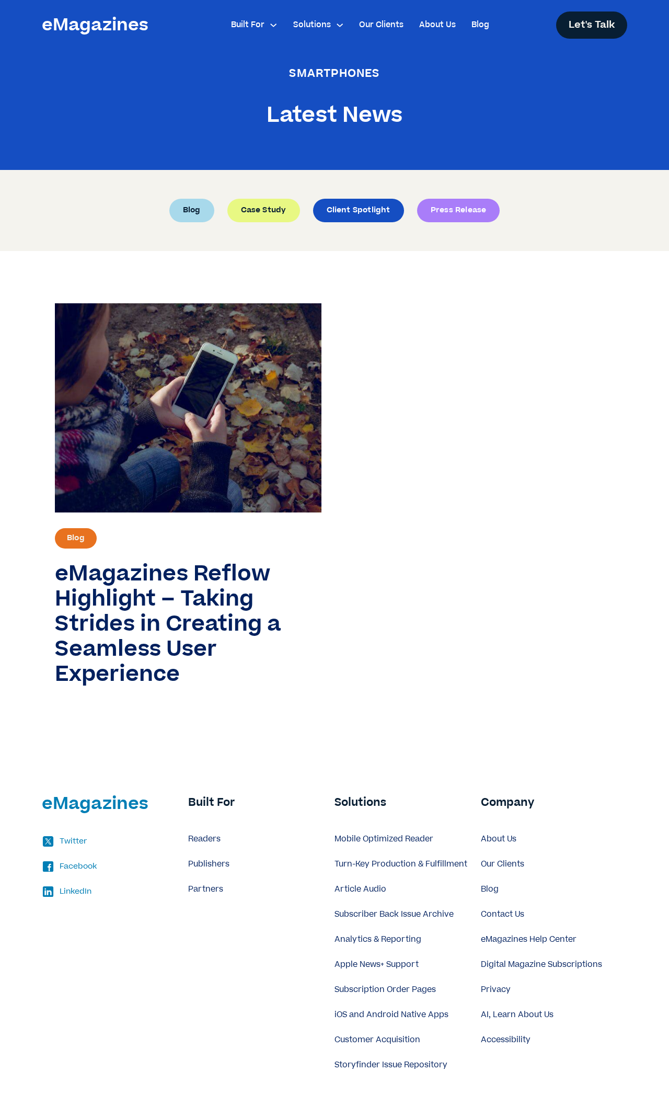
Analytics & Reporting (377, 939)
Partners (205, 889)
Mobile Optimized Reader (383, 839)
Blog (480, 24)
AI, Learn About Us (517, 1014)
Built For (247, 24)
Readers (204, 839)
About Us (437, 24)
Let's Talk (592, 25)
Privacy (496, 989)
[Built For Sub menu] (273, 25)
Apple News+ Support (376, 964)
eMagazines (95, 25)
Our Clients (381, 24)
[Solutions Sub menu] (339, 25)
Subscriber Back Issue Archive (394, 914)
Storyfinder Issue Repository (390, 1064)
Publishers (208, 864)
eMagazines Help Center (528, 939)
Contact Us (502, 914)
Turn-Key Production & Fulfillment (400, 864)
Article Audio (360, 889)
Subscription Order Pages (385, 989)
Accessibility (505, 1039)
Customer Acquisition (377, 1039)
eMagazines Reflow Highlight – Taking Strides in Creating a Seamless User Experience (168, 624)
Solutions (312, 24)
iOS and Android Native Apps (391, 1014)
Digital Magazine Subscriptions (541, 964)
